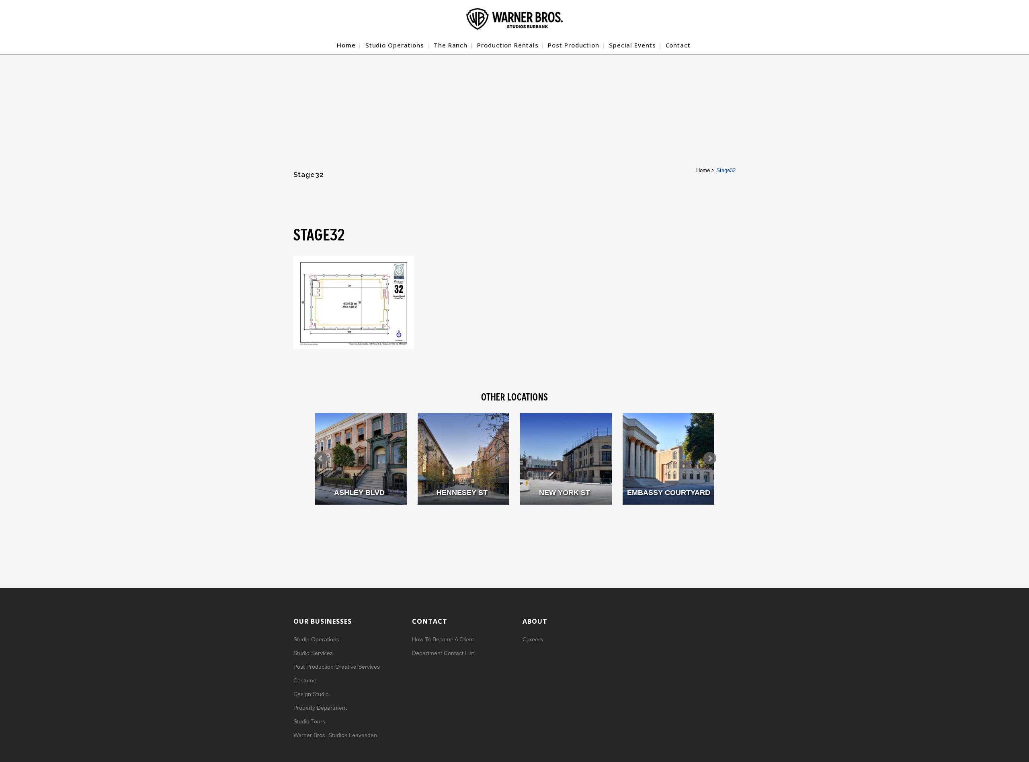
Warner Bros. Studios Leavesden (335, 735)
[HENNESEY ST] (463, 459)
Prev (320, 458)
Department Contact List (443, 653)
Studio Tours (309, 721)
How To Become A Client (443, 639)
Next (709, 458)
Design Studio (311, 694)
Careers (533, 639)
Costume (304, 680)
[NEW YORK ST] (566, 459)
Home (703, 170)
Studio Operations (316, 639)
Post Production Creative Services (336, 666)
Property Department (320, 707)
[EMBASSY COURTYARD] (668, 459)
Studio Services (313, 653)
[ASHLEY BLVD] (361, 459)
